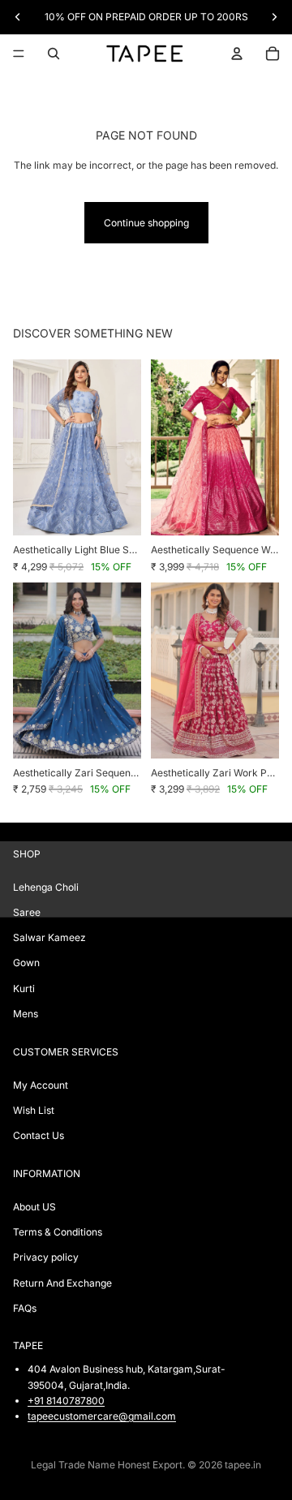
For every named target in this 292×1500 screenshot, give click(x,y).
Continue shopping (146, 223)
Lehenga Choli (46, 887)
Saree (27, 912)
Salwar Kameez (49, 938)
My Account (40, 1085)
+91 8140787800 (66, 1401)
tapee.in (243, 1465)
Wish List (33, 1110)
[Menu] (18, 53)
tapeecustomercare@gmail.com (102, 1416)
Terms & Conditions (57, 1233)
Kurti (24, 988)
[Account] (237, 53)
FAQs (24, 1308)
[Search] (53, 53)
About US (34, 1207)
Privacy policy (46, 1258)
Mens (25, 1014)
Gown (26, 963)
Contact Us (38, 1135)
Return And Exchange (62, 1283)
